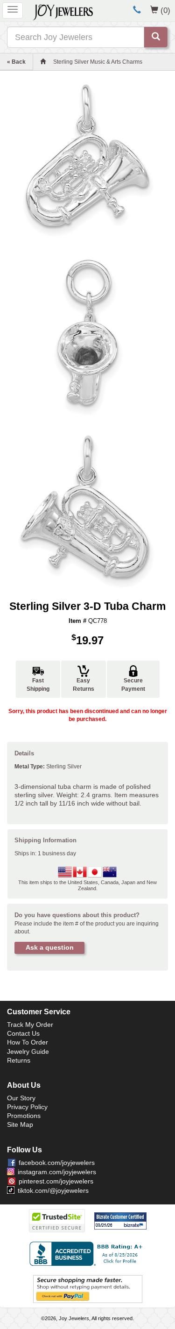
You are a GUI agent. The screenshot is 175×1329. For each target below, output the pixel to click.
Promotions (24, 1115)
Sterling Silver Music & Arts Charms (97, 62)
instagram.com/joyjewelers (57, 1172)
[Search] (156, 37)
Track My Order (30, 1024)
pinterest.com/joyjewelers (56, 1181)
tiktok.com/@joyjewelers (53, 1190)
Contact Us (23, 1033)
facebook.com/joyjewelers (57, 1162)
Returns (18, 1060)
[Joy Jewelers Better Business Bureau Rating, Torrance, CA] (87, 1254)
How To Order (27, 1042)
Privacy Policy (27, 1107)
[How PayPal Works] (87, 1288)
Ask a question (50, 947)
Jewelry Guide (28, 1051)
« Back (16, 62)
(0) (165, 10)
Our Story (21, 1098)
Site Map (20, 1124)
